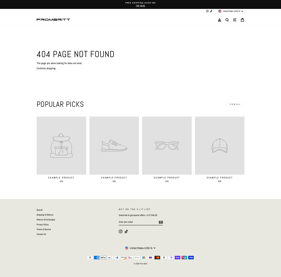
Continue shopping (46, 68)
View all (235, 104)
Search (40, 209)
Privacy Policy (43, 224)
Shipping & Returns (45, 214)
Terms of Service (44, 229)
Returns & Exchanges (46, 219)
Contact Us (41, 234)
